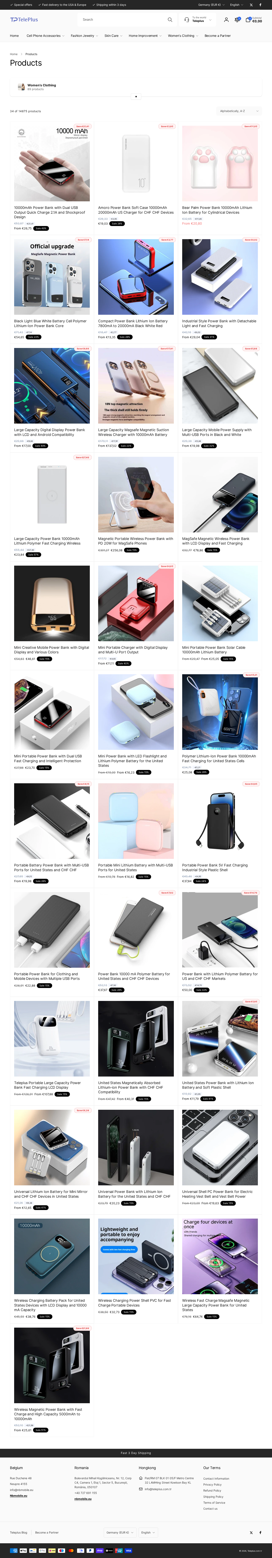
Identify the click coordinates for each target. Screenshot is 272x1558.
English (234, 4)
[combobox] (127, 20)
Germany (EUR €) (209, 4)
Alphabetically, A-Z (232, 111)
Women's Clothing (41, 85)
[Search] (170, 20)
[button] (254, 20)
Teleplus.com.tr (255, 1551)
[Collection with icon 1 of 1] (136, 96)
